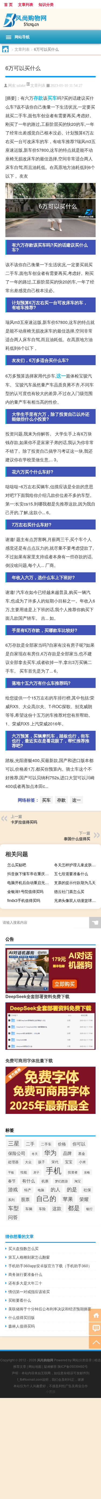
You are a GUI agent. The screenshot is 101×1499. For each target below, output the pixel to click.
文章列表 (25, 4)
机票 (44, 1180)
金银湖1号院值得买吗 (25, 891)
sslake (21, 86)
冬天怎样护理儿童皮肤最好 (76, 864)
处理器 (13, 1161)
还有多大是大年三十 (25, 1283)
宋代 (54, 1161)
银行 (89, 1208)
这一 (61, 375)
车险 (42, 1208)
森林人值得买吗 (21, 1326)
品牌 (67, 1153)
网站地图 (35, 1366)
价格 (62, 1144)
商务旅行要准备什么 (25, 1274)
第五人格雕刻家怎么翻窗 (29, 1257)
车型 (13, 1208)
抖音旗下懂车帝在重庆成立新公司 (30, 873)
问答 (13, 1216)
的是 (72, 1189)
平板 (11, 1172)
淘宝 (77, 1181)
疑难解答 (50, 1366)
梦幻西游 (61, 1181)
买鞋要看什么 (19, 1300)
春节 (12, 1180)
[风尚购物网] (50, 19)
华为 (50, 1152)
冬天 (35, 1153)
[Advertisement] (50, 1448)
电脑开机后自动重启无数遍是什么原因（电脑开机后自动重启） (30, 882)
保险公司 (16, 1153)
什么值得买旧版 (21, 1317)
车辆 (28, 1208)
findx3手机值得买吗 (23, 900)
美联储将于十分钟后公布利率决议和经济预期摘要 (49, 1308)
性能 (23, 1172)
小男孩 (50, 1391)
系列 (11, 1199)
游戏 (13, 1189)
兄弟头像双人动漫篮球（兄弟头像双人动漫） (77, 900)
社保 (87, 1189)
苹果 (68, 1198)
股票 (25, 1199)
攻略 (87, 1172)
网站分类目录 (82, 1360)
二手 (30, 1144)
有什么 (28, 1180)
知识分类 (46, 4)
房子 (36, 1172)
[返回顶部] (95, 1342)
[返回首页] (95, 1315)
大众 (28, 1161)
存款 (38, 97)
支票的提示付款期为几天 (75, 882)
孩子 (41, 1161)
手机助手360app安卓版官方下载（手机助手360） (50, 1265)
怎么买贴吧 (16, 864)
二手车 (46, 1144)
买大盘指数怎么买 (23, 1248)
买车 (52, 97)
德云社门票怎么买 (69, 891)
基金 (81, 1153)
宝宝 (68, 1161)
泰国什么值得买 (77, 838)
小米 (82, 1161)
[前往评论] (95, 1328)
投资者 (73, 1172)
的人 (55, 1189)
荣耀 (84, 1199)
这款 (56, 1208)
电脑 (41, 1190)
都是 (74, 1207)
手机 (53, 1170)
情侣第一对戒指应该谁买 (29, 1291)
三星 (13, 1143)
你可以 (78, 1144)
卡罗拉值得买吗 (24, 822)
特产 (27, 1190)
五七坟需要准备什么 (71, 873)
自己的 (46, 1198)
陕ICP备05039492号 (73, 1366)
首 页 (8, 4)
